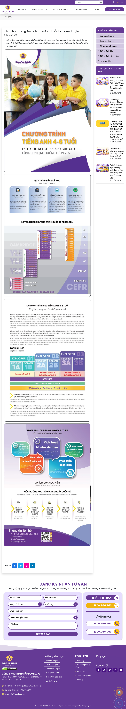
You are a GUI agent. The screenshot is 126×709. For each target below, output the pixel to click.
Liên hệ (96, 9)
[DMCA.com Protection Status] (9, 669)
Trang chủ (8, 17)
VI (117, 2)
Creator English (107, 41)
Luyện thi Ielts (106, 61)
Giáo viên (81, 671)
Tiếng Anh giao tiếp (109, 56)
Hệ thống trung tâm (82, 666)
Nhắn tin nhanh (102, 597)
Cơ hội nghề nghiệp (81, 9)
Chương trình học (38, 9)
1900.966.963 (103, 605)
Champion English (108, 46)
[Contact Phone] (119, 692)
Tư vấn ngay (43, 634)
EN (122, 2)
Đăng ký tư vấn (114, 9)
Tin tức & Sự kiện (59, 9)
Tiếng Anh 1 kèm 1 (108, 51)
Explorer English (107, 36)
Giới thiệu (20, 9)
